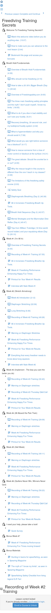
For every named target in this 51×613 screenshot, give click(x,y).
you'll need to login (36, 601)
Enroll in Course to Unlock (25, 605)
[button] (1, 2)
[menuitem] (1, 6)
